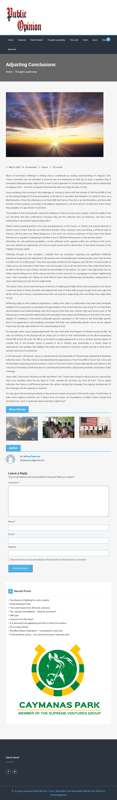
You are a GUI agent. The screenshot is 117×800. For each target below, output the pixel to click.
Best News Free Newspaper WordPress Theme (79, 791)
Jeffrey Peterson (31, 456)
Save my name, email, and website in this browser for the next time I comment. (48, 559)
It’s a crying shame (19, 627)
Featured (22, 40)
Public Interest (36, 40)
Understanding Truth (20, 604)
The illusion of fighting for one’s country (30, 600)
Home (10, 40)
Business (12, 49)
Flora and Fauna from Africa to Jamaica (30, 608)
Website (12, 547)
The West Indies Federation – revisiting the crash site (36, 631)
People (105, 40)
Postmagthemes (58, 795)
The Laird (74, 40)
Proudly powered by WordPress (31, 791)
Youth (85, 40)
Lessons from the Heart (21, 619)
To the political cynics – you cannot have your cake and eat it (39, 634)
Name (12, 521)
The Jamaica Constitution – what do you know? (33, 611)
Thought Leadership (56, 40)
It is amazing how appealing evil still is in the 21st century (38, 623)
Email (11, 534)
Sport (94, 40)
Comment (14, 482)
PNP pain (14, 615)
